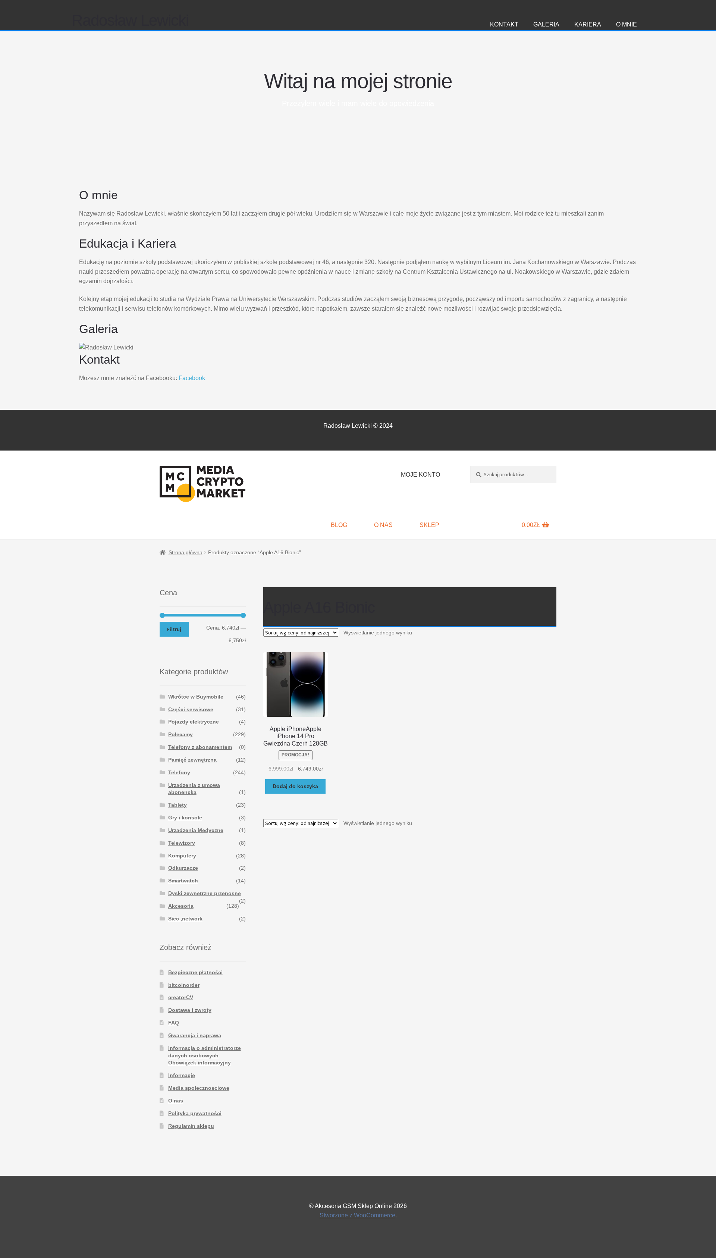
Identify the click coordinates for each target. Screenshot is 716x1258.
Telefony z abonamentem (200, 747)
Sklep (429, 525)
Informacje (181, 1075)
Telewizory (181, 843)
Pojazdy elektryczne (193, 722)
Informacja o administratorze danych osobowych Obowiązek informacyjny (204, 1055)
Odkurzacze (183, 868)
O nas (383, 525)
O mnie (626, 24)
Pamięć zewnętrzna (192, 760)
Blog (339, 525)
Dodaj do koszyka (295, 786)
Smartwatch (183, 881)
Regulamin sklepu (191, 1126)
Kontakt (504, 24)
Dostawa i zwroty (189, 1010)
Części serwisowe (190, 709)
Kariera (587, 24)
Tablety (177, 805)
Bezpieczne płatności (195, 972)
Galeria (546, 24)
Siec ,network (185, 919)
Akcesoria (181, 906)
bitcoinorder (184, 985)
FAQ (173, 1023)
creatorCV (180, 997)
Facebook (192, 378)
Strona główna (185, 552)
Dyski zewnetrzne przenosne (204, 893)
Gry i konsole (185, 818)
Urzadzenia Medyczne (195, 830)
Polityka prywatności (195, 1113)
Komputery (182, 856)
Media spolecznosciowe (198, 1088)
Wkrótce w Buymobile (195, 697)
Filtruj (174, 629)
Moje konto (420, 474)
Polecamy (180, 734)
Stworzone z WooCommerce (357, 1215)
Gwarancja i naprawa (194, 1035)
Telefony (179, 772)
